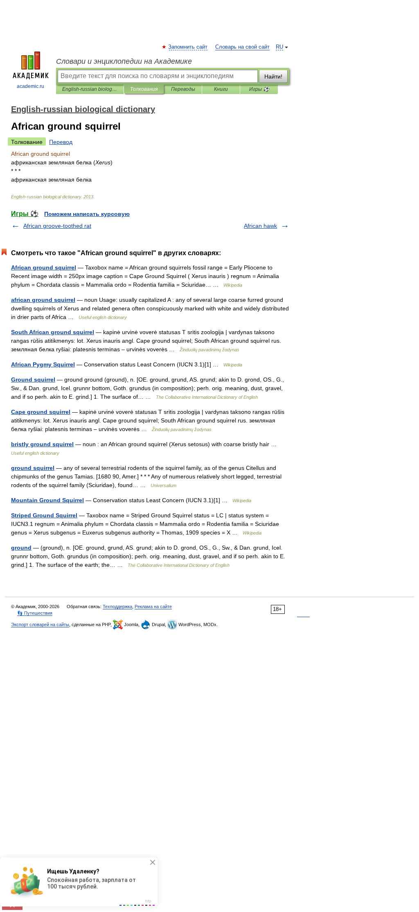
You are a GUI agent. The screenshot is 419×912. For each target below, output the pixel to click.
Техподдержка (117, 606)
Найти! (273, 76)
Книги (221, 89)
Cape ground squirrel (40, 412)
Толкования (144, 89)
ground (21, 547)
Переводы (183, 89)
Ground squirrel (33, 379)
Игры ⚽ (259, 89)
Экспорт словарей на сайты (40, 624)
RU (279, 47)
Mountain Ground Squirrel (47, 500)
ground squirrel (32, 468)
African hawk (260, 225)
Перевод (60, 142)
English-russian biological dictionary (89, 89)
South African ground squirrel (52, 332)
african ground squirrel (43, 300)
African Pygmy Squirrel (43, 364)
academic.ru (30, 86)
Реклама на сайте (153, 606)
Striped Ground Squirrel (44, 515)
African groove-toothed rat (57, 225)
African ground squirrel (43, 267)
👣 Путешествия (34, 613)
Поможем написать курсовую (87, 214)
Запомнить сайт (188, 47)
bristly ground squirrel (42, 444)
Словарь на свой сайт (242, 47)
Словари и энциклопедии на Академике (124, 61)
